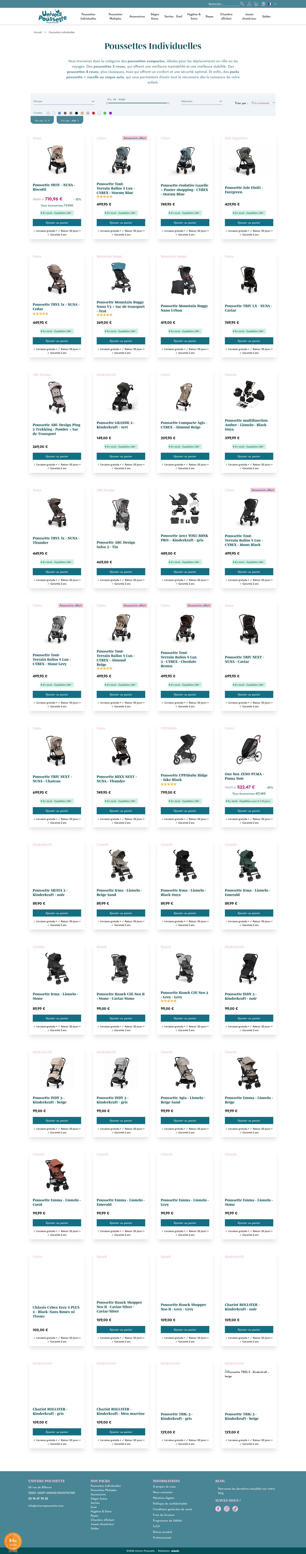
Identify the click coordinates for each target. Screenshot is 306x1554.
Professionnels (162, 1537)
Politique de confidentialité (170, 1503)
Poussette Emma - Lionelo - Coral (57, 1202)
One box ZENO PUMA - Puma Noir (244, 776)
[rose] (87, 113)
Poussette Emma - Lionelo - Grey (185, 1202)
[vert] (104, 113)
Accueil (38, 32)
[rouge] (93, 113)
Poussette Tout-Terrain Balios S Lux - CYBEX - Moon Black (244, 540)
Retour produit (162, 1532)
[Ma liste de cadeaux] (263, 3)
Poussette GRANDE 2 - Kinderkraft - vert (116, 425)
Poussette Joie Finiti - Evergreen (244, 190)
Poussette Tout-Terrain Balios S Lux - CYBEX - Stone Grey (52, 659)
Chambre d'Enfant (226, 16)
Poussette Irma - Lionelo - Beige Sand (119, 892)
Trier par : (241, 103)
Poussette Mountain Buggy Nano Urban (184, 308)
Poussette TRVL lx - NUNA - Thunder (56, 540)
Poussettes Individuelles (88, 16)
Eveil (179, 16)
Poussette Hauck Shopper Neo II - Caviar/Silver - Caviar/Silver (119, 1306)
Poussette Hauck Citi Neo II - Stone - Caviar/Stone (120, 996)
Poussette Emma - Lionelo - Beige (249, 1100)
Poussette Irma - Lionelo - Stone (55, 996)
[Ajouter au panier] (57, 222)
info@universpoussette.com (46, 1505)
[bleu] (59, 113)
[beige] (48, 113)
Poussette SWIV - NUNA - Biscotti (54, 187)
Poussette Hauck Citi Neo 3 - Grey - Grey (184, 995)
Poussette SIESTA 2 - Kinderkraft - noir (50, 892)
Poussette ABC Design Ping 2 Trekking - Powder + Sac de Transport (56, 429)
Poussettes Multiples (115, 16)
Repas (209, 16)
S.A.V (156, 1526)
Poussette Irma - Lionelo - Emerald (247, 892)
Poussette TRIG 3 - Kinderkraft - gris (176, 1416)
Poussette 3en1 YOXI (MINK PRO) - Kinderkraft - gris (184, 538)
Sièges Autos (155, 16)
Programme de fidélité (167, 1520)
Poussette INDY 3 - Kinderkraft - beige (49, 1100)
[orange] (82, 113)
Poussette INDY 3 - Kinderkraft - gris (112, 1100)
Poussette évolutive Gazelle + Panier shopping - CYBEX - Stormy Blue (184, 189)
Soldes (266, 16)
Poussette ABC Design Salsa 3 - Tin (116, 544)
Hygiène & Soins (194, 16)
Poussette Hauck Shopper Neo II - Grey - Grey (183, 1307)
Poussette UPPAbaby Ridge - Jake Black (184, 777)
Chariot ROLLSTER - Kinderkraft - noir (242, 1307)
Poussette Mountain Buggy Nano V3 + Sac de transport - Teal (121, 306)
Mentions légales (163, 1498)
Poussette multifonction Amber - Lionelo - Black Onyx (246, 424)
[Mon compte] (249, 3)
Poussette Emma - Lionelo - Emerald (121, 1202)
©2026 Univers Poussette (140, 1550)
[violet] (110, 113)
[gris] (70, 113)
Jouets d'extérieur (249, 16)
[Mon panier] (256, 4)
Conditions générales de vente (172, 1509)
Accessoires (137, 16)
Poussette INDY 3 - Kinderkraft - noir (241, 996)
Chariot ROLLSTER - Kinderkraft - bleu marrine (121, 1411)
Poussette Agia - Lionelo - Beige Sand (183, 1100)
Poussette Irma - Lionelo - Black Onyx (183, 892)
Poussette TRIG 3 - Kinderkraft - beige (242, 1416)
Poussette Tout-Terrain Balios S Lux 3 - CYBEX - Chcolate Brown (179, 659)
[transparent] (99, 113)
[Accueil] (52, 16)
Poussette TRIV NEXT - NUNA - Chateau (52, 779)
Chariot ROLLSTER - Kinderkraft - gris (50, 1411)
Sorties (169, 16)
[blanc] (53, 113)
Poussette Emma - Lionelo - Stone (249, 1202)
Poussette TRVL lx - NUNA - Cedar (56, 307)
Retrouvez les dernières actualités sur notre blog (246, 1490)
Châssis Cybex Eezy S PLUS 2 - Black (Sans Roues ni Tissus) (56, 1311)
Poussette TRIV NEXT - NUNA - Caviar (244, 659)
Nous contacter (163, 1492)
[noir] (76, 113)
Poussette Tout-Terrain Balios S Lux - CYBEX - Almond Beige (116, 658)
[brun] (65, 113)
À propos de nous (164, 1486)
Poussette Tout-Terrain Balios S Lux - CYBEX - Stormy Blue (116, 188)
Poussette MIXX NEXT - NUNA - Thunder (117, 779)
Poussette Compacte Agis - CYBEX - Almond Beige (184, 425)
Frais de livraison (164, 1515)
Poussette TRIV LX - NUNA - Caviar (248, 308)
